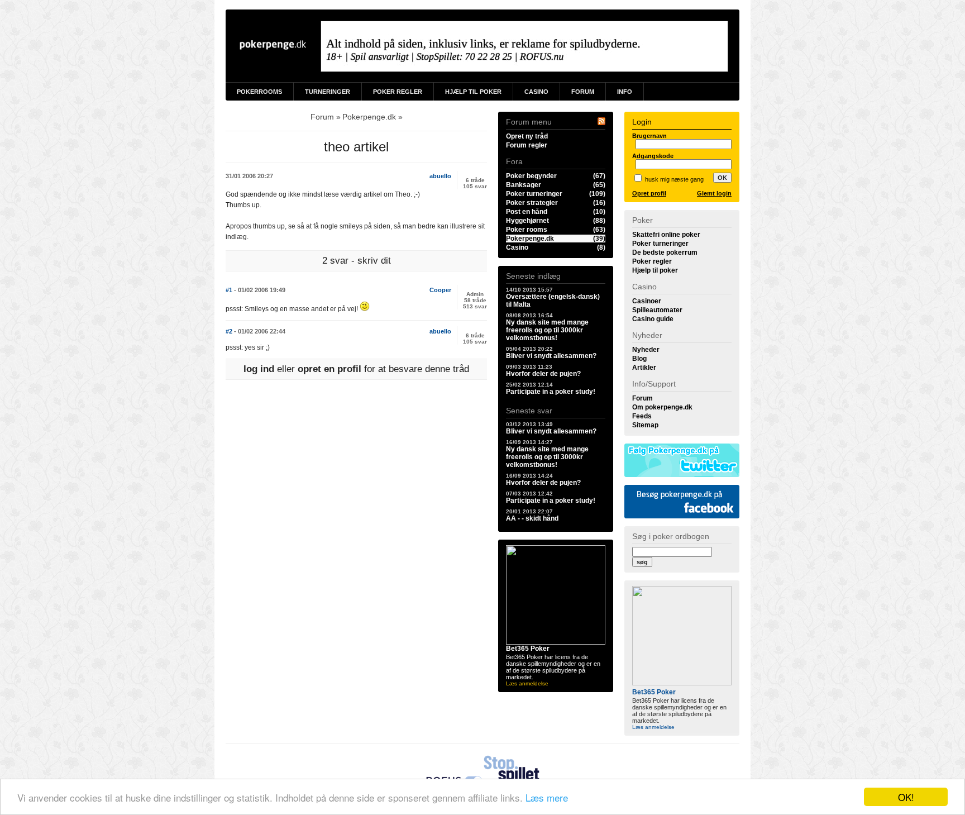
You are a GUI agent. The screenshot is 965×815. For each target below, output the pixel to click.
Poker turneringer (555, 194)
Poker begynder (555, 176)
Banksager (555, 185)
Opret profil (649, 193)
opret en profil (329, 369)
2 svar (335, 260)
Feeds (642, 416)
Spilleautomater (657, 310)
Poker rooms (555, 229)
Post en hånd (555, 212)
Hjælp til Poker (473, 91)
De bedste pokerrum (665, 252)
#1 (255, 290)
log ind (258, 369)
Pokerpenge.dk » (372, 116)
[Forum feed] (601, 123)
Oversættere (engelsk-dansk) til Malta (553, 297)
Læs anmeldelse (527, 683)
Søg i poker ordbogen (670, 536)
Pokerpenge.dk (555, 238)
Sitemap (645, 425)
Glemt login (714, 193)
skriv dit (374, 260)
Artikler (644, 367)
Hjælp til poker (655, 270)
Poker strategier (555, 203)
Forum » (325, 116)
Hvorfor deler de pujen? (543, 371)
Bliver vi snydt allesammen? (551, 353)
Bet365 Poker (528, 648)
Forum (582, 91)
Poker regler (652, 261)
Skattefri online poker (666, 235)
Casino (536, 91)
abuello (440, 176)
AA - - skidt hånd (532, 515)
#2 (255, 331)
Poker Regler (397, 91)
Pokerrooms (259, 91)
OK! (906, 797)
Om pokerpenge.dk (662, 407)
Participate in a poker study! (550, 388)
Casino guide (652, 319)
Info (624, 91)
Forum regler (526, 145)
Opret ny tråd (527, 136)
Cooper (440, 290)
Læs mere (547, 797)
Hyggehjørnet (555, 221)
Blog (639, 359)
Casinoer (646, 301)
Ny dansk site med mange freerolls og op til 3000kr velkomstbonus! (547, 327)
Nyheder (646, 350)
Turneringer (327, 91)
